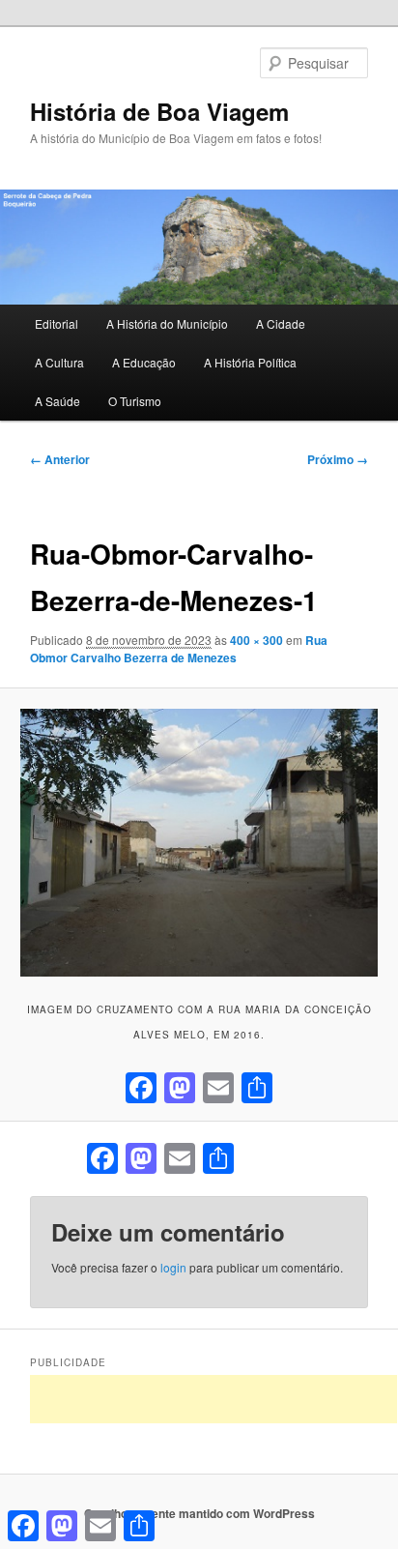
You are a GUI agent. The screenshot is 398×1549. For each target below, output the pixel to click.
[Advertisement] (213, 1399)
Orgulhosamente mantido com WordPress (199, 1513)
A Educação (144, 362)
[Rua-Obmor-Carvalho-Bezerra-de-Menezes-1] (198, 843)
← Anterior (60, 459)
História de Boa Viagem (159, 111)
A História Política (250, 362)
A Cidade (280, 323)
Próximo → (337, 459)
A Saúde (57, 401)
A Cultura (59, 362)
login (173, 1267)
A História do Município (167, 323)
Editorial (56, 323)
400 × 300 (256, 640)
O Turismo (134, 401)
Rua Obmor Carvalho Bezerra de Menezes (178, 648)
